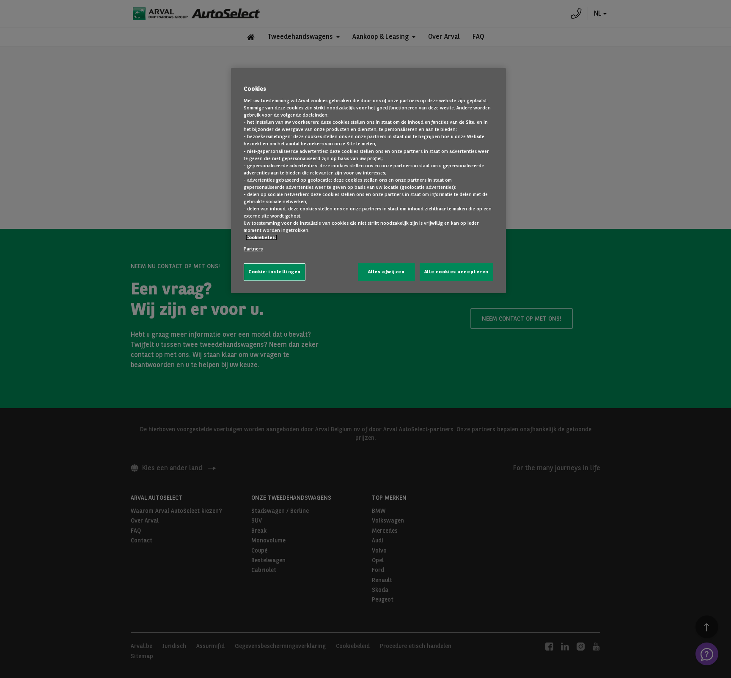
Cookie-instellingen (274, 272)
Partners (253, 249)
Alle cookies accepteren (456, 272)
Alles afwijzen (386, 272)
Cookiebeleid (261, 237)
